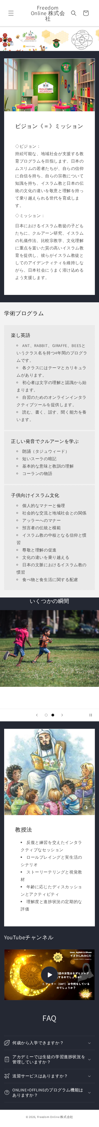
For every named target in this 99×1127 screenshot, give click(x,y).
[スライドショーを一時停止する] (93, 715)
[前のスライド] (37, 715)
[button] (11, 13)
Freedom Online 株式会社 (55, 1117)
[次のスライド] (62, 715)
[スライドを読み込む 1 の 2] (46, 715)
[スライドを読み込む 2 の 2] (53, 715)
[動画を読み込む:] (49, 974)
